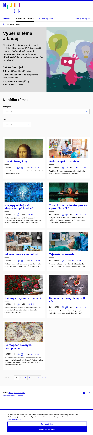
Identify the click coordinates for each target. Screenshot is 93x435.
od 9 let (35, 167)
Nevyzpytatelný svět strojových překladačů (19, 207)
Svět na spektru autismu (65, 161)
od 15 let (33, 214)
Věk (4, 120)
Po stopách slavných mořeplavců (18, 346)
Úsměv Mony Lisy (16, 161)
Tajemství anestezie (61, 254)
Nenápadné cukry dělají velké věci (68, 300)
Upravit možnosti (13, 419)
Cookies (20, 396)
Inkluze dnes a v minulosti (22, 254)
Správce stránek (9, 396)
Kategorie (7, 107)
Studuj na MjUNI (82, 18)
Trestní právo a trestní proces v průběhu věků (68, 207)
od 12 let (81, 168)
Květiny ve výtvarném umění (23, 298)
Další (44, 378)
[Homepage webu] (11, 8)
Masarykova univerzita (17, 393)
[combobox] (43, 111)
